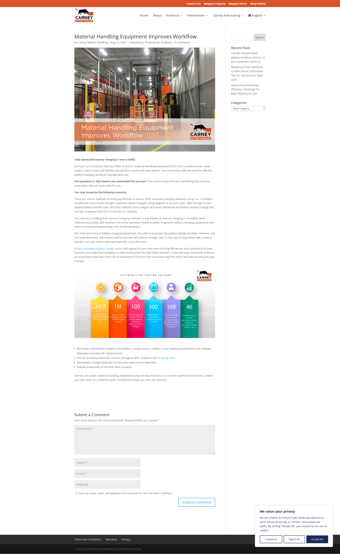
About (157, 15)
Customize (271, 539)
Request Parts (238, 3)
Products (172, 15)
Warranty (111, 539)
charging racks (166, 358)
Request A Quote (215, 3)
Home (144, 15)
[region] (294, 526)
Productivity (152, 42)
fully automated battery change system (100, 248)
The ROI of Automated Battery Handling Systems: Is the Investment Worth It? (248, 57)
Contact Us (193, 3)
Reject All (294, 539)
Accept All (317, 539)
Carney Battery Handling (93, 42)
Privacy (126, 539)
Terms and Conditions (87, 539)
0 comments (182, 42)
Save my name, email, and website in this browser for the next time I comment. (126, 493)
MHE (173, 166)
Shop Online (258, 3)
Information (196, 15)
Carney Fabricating (226, 15)
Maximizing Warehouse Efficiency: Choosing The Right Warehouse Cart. (245, 89)
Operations (136, 42)
